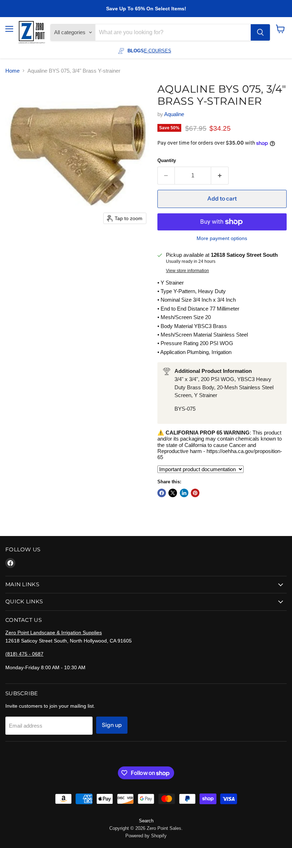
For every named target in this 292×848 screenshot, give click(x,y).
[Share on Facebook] (161, 493)
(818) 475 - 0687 (24, 654)
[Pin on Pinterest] (195, 493)
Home (12, 71)
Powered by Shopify (146, 835)
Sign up (112, 725)
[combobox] (173, 32)
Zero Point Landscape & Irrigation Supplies (53, 632)
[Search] (260, 32)
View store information (187, 270)
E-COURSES (157, 50)
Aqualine (174, 114)
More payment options (222, 238)
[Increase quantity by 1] (220, 175)
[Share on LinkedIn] (184, 493)
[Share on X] (172, 493)
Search (146, 820)
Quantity (166, 160)
